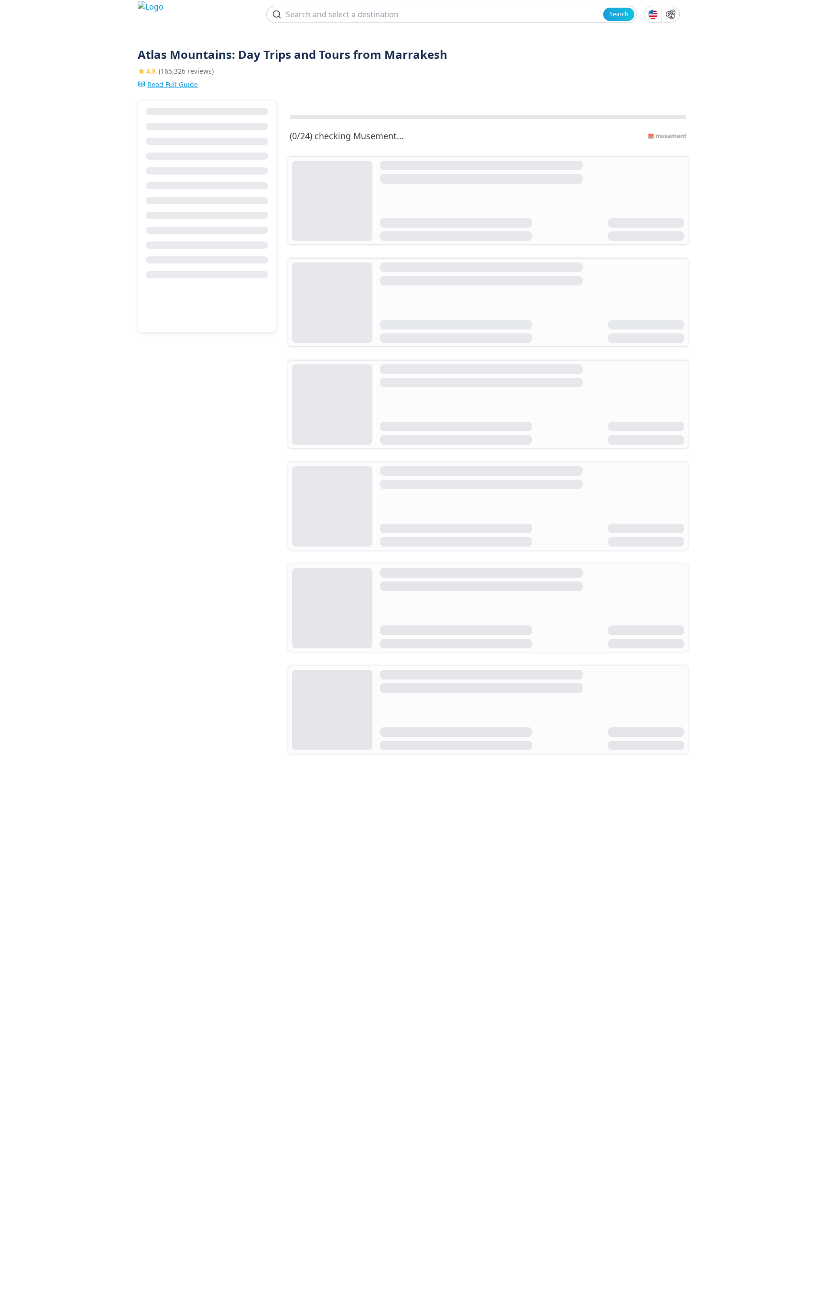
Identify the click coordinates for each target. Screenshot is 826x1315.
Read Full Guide (172, 84)
